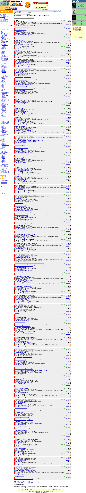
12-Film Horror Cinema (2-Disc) (22, 35)
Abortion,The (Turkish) (20, 126)
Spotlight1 (3, 156)
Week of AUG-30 (3, 14)
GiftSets (3, 139)
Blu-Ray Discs (4, 31)
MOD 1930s (4, 106)
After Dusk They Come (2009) (22, 153)
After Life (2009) (19, 158)
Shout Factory (4, 155)
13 (27, 481)
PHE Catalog (4, 151)
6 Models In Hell (19, 94)
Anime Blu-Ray (4, 62)
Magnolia (3, 143)
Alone (16, 194)
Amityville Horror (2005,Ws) (21, 281)
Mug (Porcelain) (4, 83)
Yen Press (3, 52)
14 (28, 481)
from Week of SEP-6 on (4, 16)
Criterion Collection (5, 134)
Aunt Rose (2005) (19, 412)
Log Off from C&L (8, 9)
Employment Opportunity (48, 489)
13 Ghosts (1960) (19, 40)
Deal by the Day (4, 182)
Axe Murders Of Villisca (21, 430)
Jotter (3, 80)
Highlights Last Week (5, 121)
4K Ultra (81, 18)
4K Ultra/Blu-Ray (81, 6)
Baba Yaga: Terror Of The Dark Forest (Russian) (26, 439)
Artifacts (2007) (19, 374)
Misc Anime (4, 72)
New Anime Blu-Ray (5, 59)
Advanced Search (45, 9)
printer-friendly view (20, 484)
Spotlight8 (3, 162)
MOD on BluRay (4, 93)
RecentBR (3, 153)
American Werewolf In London (22, 257)
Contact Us (3, 181)
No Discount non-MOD (5, 172)
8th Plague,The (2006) (20, 112)
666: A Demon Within (20, 103)
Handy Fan (4, 79)
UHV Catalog (4, 165)
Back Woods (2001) (19, 452)
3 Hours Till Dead (19, 72)
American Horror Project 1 (21, 220)
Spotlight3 (3, 158)
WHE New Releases (5, 168)
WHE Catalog (4, 167)
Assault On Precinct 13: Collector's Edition (25, 399)
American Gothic (19, 203)
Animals (17, 313)
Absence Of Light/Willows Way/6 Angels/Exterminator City (29, 140)
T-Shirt (3, 87)
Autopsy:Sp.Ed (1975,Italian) (22, 417)
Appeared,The (18, 348)
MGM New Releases (5, 145)
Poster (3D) (4, 74)
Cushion (3, 78)
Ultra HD (3, 114)
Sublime (3, 49)
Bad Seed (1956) (19, 461)
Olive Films (4, 149)
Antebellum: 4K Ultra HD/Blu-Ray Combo (25, 337)
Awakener (17, 421)
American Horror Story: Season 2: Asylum (25, 234)
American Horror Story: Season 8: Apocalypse (26, 243)
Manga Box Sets (4, 55)
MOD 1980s (4, 110)
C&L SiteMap (55, 489)
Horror (3, 140)
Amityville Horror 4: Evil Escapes (23, 286)
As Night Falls (18, 379)
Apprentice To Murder (20, 352)
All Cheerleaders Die (20, 189)
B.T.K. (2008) (18, 434)
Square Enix (4, 48)
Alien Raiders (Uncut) (20, 185)
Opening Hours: (11, 7)
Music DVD (4, 146)
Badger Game (18, 466)
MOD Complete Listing (5, 92)
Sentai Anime (4, 68)
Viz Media (3, 70)
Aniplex (3, 65)
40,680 (38, 7)
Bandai (3, 128)
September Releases (3, 18)
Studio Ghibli (4, 69)
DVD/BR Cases (4, 35)
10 (23, 481)
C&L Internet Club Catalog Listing (4, 42)
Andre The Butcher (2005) (21, 299)
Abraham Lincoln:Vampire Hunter (23, 130)
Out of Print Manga (5, 56)
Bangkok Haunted (19, 476)
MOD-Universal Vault (5, 99)
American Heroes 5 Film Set (21, 216)
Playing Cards (4, 84)
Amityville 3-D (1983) (20, 271)
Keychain (3, 81)
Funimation (4, 66)
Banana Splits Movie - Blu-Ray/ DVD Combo (25, 470)
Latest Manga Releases (4, 19)
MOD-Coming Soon (5, 104)
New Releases (4, 183)
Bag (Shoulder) (4, 75)
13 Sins (17, 50)
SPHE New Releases (5, 164)
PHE (2, 150)
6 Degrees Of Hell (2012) (21, 86)
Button (3, 77)
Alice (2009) (18, 176)
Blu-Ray (3, 115)
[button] (5, 190)
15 (29, 481)
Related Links (40, 489)
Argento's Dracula (19, 366)
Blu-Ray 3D (4, 116)
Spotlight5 (3, 159)
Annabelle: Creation (20, 322)
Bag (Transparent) (5, 76)
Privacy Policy (61, 489)
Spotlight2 (3, 157)
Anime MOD (4, 71)
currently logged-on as (11, 8)
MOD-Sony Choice (5, 98)
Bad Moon (17, 457)
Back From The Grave (20, 448)
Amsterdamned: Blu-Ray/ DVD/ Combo (24, 295)
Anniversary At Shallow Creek (22, 332)
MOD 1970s (4, 109)
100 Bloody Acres (19, 31)
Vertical (3, 50)
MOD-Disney (4, 94)
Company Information (23, 489)
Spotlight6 (3, 160)
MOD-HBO (4, 97)
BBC (2, 129)
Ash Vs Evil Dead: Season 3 (21, 393)
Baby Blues (18, 443)
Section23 (3, 46)
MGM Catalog (4, 144)
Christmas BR (4, 133)
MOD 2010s (4, 112)
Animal (17, 308)
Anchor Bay (4, 127)
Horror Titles (3, 184)
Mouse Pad (4, 82)
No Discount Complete (5, 171)
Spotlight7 (3, 161)
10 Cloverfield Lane (19, 21)
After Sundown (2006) (20, 162)
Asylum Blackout (19, 403)
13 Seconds (18, 45)
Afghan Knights (19, 149)
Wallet (3, 90)
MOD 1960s (4, 108)
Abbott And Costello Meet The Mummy (24, 121)
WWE (3, 169)
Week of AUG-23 (3, 13)
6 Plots (17, 99)
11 (24, 481)
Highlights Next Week (5, 123)
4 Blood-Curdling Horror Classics (23, 77)
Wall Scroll (3, 89)
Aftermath (17, 167)
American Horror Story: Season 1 (23, 225)
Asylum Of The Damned (21, 408)
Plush (3, 85)
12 (26, 481)
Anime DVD (4, 63)
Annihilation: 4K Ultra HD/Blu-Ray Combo (25, 327)
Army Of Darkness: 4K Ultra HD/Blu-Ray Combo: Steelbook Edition (31, 370)
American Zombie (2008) (21, 267)
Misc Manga (4, 54)
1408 (16, 54)
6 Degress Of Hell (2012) (21, 90)
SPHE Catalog (4, 163)
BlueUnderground (5, 131)
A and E (3, 125)
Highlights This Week (5, 122)
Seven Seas (4, 47)
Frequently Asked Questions (32, 489)
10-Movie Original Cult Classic (22, 27)
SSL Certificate (5, 193)
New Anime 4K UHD (5, 58)
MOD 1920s (4, 105)
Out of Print (4, 170)
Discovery (3, 135)
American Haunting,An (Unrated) (23, 212)
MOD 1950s (4, 107)
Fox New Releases (5, 137)
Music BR (3, 147)
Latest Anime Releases (4, 20)
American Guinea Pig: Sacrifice (22, 207)
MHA (3, 53)
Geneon (3, 138)
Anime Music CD (4, 33)
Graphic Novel (4, 34)
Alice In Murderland (20, 180)
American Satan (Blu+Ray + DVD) (23, 248)
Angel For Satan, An (20, 304)
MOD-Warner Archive (5, 100)
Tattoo (3, 88)
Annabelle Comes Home (21, 317)
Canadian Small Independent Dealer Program (5, 186)
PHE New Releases (5, 152)
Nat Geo (3, 148)
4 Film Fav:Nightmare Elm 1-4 (22, 81)
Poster (3, 86)
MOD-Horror (4, 102)
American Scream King (20, 253)
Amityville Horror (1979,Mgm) (22, 276)
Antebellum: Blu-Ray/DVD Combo (23, 342)
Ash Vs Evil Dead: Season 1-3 (22, 383)
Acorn (3, 126)
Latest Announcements (4, 21)
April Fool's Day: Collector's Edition (23, 357)
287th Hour (18, 63)
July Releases (2, 17)
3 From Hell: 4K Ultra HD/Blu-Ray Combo (25, 68)
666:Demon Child (19, 108)
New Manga (4, 44)
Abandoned (18, 117)
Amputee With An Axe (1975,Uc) (22, 290)
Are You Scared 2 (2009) (21, 361)
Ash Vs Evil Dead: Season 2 (21, 388)
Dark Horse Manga (5, 45)
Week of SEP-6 (2, 15)
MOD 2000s (4, 111)
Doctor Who (4, 136)
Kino (2, 141)
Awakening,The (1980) (20, 425)
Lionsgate (3, 142)
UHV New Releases (5, 166)
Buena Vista (4, 132)
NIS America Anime (5, 67)
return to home (14, 9)
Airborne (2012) (19, 171)
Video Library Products (3, 37)
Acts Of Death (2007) (20, 145)
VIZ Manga (4, 51)
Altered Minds (18, 198)
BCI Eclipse (4, 130)
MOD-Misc (4, 101)
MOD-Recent (4, 103)
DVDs (2, 32)
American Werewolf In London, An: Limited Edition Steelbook (29, 263)
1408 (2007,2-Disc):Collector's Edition (24, 59)
